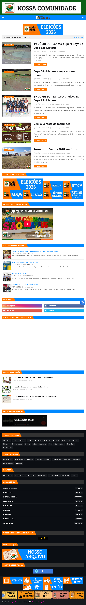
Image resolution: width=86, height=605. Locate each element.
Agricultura (6, 440)
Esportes (56, 440)
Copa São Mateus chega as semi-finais (55, 73)
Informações (73, 440)
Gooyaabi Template (38, 602)
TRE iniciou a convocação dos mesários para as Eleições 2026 (35, 396)
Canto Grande (41, 488)
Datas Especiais (20, 460)
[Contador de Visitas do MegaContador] (43, 539)
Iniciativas (67, 460)
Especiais (39, 460)
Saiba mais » (39, 64)
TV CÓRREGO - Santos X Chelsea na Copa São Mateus (56, 98)
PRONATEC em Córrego (20, 274)
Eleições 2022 (42, 475)
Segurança (42, 444)
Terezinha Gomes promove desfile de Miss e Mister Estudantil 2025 (35, 251)
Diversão (30, 460)
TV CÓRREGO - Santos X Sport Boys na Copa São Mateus (58, 45)
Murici (41, 510)
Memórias (76, 460)
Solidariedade (59, 444)
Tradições (70, 444)
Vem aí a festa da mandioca (52, 124)
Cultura (30, 440)
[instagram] (22, 306)
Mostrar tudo (78, 37)
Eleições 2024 (53, 475)
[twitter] (64, 310)
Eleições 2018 (19, 475)
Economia (38, 440)
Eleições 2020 (30, 475)
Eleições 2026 (64, 475)
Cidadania (22, 440)
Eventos (64, 440)
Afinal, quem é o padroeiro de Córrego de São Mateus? (33, 377)
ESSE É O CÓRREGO (41, 52)
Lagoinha (41, 501)
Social (51, 444)
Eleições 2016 (7, 475)
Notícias (27, 444)
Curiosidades (7, 460)
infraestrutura (7, 447)
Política (74, 475)
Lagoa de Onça (41, 497)
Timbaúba (41, 523)
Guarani (41, 493)
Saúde (35, 444)
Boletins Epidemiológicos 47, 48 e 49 (25, 262)
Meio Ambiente (17, 444)
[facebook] (64, 306)
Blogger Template (15, 602)
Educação (47, 440)
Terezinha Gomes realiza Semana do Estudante (30, 387)
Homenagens (57, 460)
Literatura (6, 444)
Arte (14, 440)
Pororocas (41, 519)
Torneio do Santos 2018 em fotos (55, 149)
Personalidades (8, 463)
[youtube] (22, 310)
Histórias (47, 460)
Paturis (41, 514)
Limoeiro (41, 506)
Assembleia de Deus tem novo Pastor (25, 285)
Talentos (19, 463)
